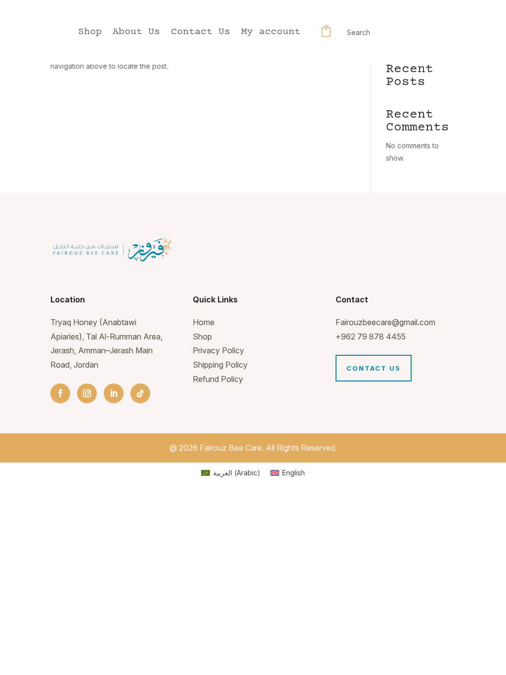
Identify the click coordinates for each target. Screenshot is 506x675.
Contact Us (200, 33)
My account (270, 33)
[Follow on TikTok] (140, 393)
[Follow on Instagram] (87, 393)
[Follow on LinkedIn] (114, 393)
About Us (136, 33)
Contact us (373, 368)
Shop (90, 33)
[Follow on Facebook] (60, 393)
